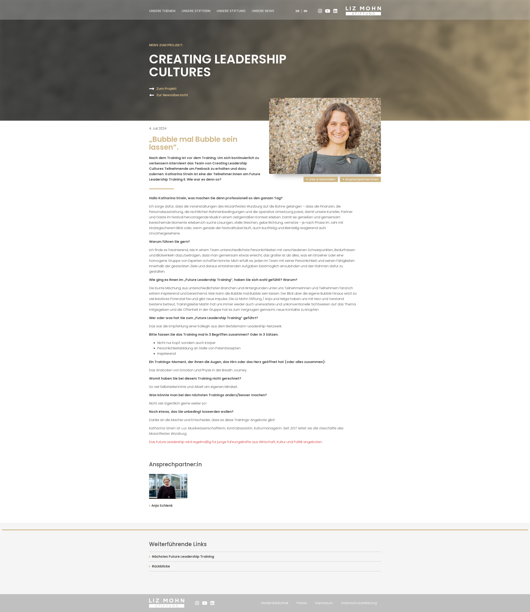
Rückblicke (161, 566)
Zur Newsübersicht (172, 95)
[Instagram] (320, 11)
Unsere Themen (162, 10)
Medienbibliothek (274, 603)
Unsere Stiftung (231, 10)
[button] (168, 486)
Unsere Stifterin (196, 10)
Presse (302, 603)
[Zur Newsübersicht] (151, 95)
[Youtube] (327, 11)
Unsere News (263, 10)
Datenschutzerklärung (359, 603)
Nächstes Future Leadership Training (183, 556)
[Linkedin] (335, 11)
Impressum (324, 603)
